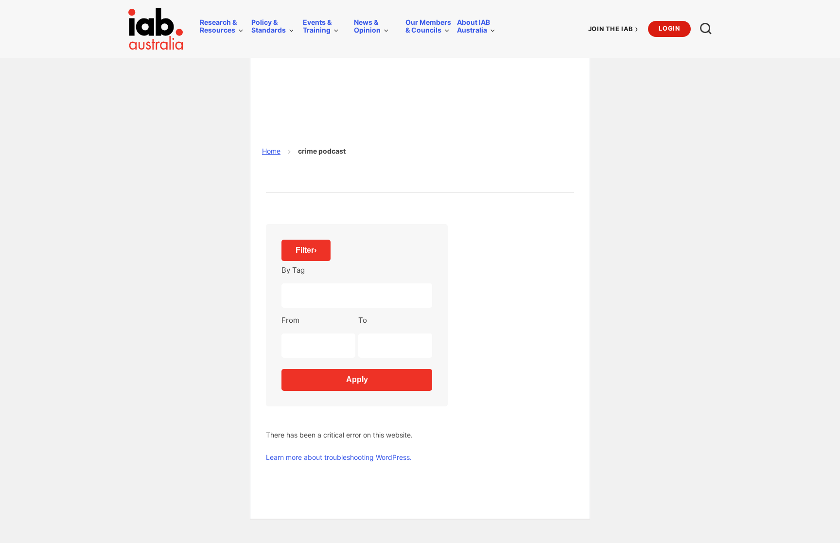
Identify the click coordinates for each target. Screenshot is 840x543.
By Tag (293, 270)
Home (271, 151)
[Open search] (706, 29)
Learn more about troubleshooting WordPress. (339, 457)
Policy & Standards (268, 26)
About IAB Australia (473, 26)
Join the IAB (613, 29)
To (362, 320)
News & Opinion (367, 26)
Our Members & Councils (428, 26)
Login (669, 28)
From (290, 320)
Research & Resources (218, 26)
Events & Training (317, 26)
